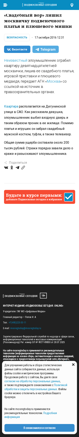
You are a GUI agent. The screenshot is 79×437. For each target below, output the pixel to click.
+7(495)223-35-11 (17, 322)
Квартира (11, 106)
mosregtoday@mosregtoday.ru (25, 328)
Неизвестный (15, 60)
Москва (53, 81)
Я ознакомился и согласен (39, 427)
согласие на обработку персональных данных (32, 381)
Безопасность (17, 37)
